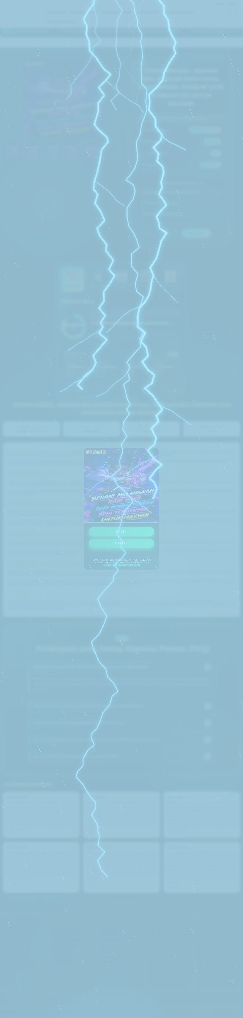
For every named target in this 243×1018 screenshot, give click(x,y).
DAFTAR (121, 543)
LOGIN (121, 531)
